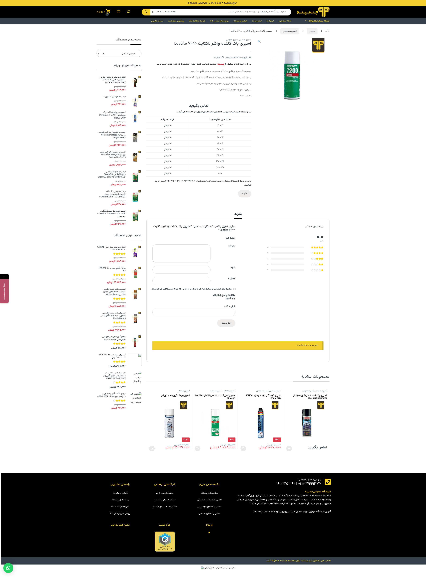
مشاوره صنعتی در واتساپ (165, 507)
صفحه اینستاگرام (164, 493)
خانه (327, 31)
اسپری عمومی (232, 39)
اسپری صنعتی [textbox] (120, 53)
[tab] (238, 216)
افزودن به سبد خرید (244, 448)
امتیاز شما (230, 238)
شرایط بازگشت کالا (197, 21)
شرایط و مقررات (240, 21)
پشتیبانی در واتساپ (165, 500)
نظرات (238, 214)
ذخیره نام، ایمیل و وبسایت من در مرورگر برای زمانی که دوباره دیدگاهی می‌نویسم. (191, 289)
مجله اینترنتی (285, 21)
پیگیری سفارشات (176, 21)
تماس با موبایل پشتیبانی (209, 500)
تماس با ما (257, 21)
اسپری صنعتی (290, 31)
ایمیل (231, 278)
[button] (8, 568)
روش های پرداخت (120, 500)
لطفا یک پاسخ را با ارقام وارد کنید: (224, 297)
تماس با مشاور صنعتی (209, 513)
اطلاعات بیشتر (290, 448)
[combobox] (234, 12)
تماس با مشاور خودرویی (209, 507)
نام (232, 267)
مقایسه (216, 57)
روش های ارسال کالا (219, 21)
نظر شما (231, 246)
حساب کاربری (157, 21)
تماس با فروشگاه (209, 493)
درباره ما (270, 21)
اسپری (312, 31)
